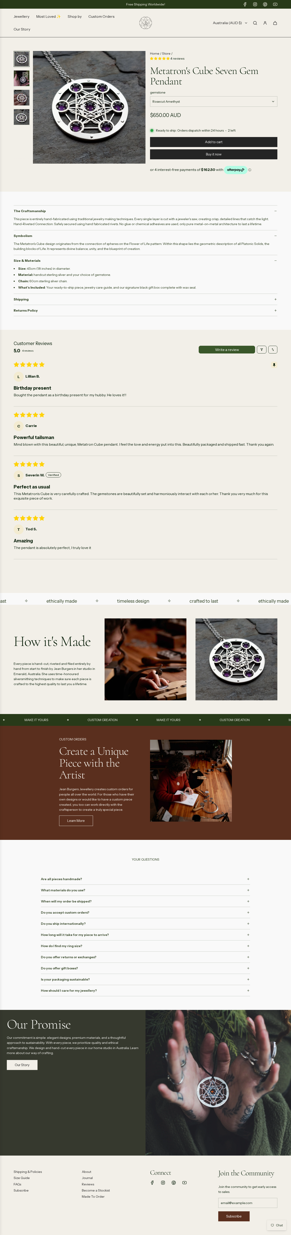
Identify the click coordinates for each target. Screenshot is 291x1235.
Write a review (227, 349)
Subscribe (234, 1216)
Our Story (22, 1065)
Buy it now (214, 154)
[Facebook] (245, 4)
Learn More (76, 821)
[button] (36, 107)
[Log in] (265, 23)
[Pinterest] (265, 4)
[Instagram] (255, 4)
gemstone (158, 92)
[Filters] (261, 349)
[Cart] (275, 23)
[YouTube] (275, 4)
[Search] (255, 23)
